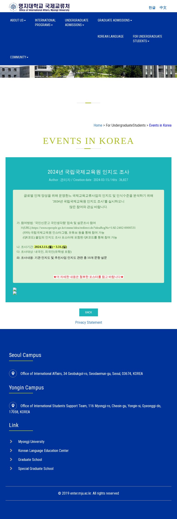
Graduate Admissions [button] (114, 20)
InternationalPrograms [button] (45, 22)
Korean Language (111, 36)
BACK (88, 312)
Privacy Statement (88, 322)
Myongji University (31, 441)
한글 (152, 8)
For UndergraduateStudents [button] (147, 39)
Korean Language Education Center (43, 450)
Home (98, 125)
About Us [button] (17, 20)
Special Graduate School (35, 468)
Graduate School (30, 459)
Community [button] (18, 57)
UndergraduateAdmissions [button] (76, 22)
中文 (163, 8)
